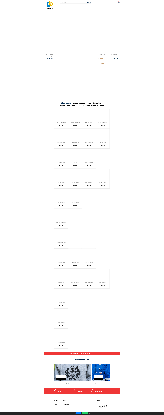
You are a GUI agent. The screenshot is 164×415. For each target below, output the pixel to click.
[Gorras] (96, 383)
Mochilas (59, 282)
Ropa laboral (64, 402)
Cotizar (61, 125)
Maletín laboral (75, 263)
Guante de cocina (61, 223)
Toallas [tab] (102, 105)
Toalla (61, 343)
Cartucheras (58, 162)
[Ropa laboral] (68, 383)
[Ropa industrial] (101, 381)
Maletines (59, 262)
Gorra (61, 183)
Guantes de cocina (58, 222)
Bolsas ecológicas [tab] (66, 103)
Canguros (58, 142)
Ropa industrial (65, 405)
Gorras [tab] (89, 103)
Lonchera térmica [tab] (65, 105)
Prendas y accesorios (63, 122)
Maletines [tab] (74, 105)
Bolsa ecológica (59, 122)
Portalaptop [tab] (94, 105)
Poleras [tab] (87, 105)
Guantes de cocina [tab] (98, 103)
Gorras (58, 182)
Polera (61, 303)
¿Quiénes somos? (56, 402)
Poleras (59, 302)
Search (89, 2)
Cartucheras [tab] (82, 103)
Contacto (55, 404)
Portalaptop (58, 322)
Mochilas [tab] (81, 105)
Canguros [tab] (75, 103)
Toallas (64, 342)
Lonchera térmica (59, 242)
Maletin (61, 263)
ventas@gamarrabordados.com (101, 403)
